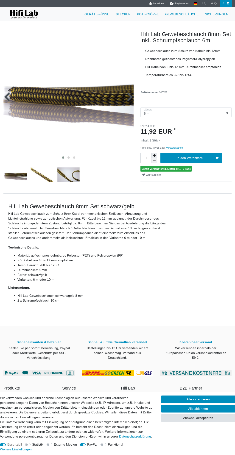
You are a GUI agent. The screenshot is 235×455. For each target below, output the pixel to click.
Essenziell (14, 444)
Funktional (115, 444)
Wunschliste (153, 174)
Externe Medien (65, 444)
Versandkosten (174, 147)
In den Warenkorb (190, 158)
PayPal (92, 444)
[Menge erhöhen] (154, 155)
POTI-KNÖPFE (148, 14)
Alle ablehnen (198, 408)
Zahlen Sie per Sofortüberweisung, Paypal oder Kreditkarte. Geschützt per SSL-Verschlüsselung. (39, 352)
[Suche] (204, 3)
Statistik (37, 444)
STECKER (123, 14)
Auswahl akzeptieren (198, 418)
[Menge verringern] (154, 160)
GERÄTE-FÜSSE (96, 14)
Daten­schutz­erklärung (135, 436)
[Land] (195, 3)
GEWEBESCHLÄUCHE (182, 14)
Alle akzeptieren (198, 399)
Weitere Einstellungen (16, 449)
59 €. (195, 357)
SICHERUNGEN (216, 14)
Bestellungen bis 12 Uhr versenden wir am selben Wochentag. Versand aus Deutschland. (117, 352)
